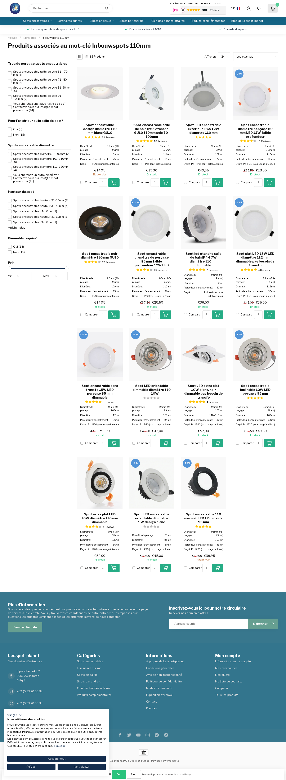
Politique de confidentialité (164, 681)
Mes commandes (226, 668)
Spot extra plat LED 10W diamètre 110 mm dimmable (99, 518)
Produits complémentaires (208, 21)
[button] (14, 715)
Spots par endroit (131, 21)
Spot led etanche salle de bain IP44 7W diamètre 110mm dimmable (204, 259)
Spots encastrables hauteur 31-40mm (40, 205)
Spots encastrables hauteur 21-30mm (40, 200)
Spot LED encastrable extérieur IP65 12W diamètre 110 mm (203, 129)
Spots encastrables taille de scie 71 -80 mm (40, 81)
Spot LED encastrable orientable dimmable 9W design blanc (151, 518)
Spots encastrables (36, 21)
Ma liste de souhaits (228, 681)
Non (19, 134)
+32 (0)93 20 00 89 (29, 691)
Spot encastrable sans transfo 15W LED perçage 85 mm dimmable (99, 391)
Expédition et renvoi (159, 695)
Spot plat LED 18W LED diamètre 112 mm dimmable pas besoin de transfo (255, 259)
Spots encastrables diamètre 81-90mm (41, 154)
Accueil (12, 38)
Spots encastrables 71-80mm (35, 222)
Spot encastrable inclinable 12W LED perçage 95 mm (255, 389)
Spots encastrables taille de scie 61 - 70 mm (40, 73)
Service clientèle (25, 627)
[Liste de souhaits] (259, 8)
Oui (17, 129)
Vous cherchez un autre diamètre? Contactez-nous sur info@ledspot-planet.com (36, 178)
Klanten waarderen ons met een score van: (196, 3)
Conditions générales (160, 668)
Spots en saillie (100, 21)
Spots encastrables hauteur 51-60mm (40, 216)
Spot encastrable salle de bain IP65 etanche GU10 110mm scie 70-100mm (151, 130)
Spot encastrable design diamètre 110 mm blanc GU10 (100, 129)
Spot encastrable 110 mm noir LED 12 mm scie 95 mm (203, 518)
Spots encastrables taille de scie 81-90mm (41, 89)
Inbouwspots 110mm (56, 38)
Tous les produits (226, 695)
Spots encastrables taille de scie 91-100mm (37, 97)
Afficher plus (16, 228)
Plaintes (151, 708)
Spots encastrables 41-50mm (35, 211)
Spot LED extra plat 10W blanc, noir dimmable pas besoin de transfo (203, 391)
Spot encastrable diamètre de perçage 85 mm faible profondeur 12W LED (151, 259)
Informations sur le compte (233, 661)
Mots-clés (29, 38)
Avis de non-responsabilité (164, 675)
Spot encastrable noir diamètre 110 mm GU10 (100, 255)
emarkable (172, 760)
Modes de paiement (159, 688)
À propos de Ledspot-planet (165, 661)
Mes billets (222, 675)
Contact (151, 702)
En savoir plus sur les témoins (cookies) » (167, 774)
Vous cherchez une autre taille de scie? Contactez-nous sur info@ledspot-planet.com (39, 107)
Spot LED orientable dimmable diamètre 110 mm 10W (152, 389)
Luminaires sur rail (70, 21)
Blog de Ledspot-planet (247, 21)
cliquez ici (59, 746)
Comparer (91, 182)
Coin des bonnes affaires (168, 21)
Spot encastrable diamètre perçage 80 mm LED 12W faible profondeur (255, 130)
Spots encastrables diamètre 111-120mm (40, 168)
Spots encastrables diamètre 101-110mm (40, 160)
